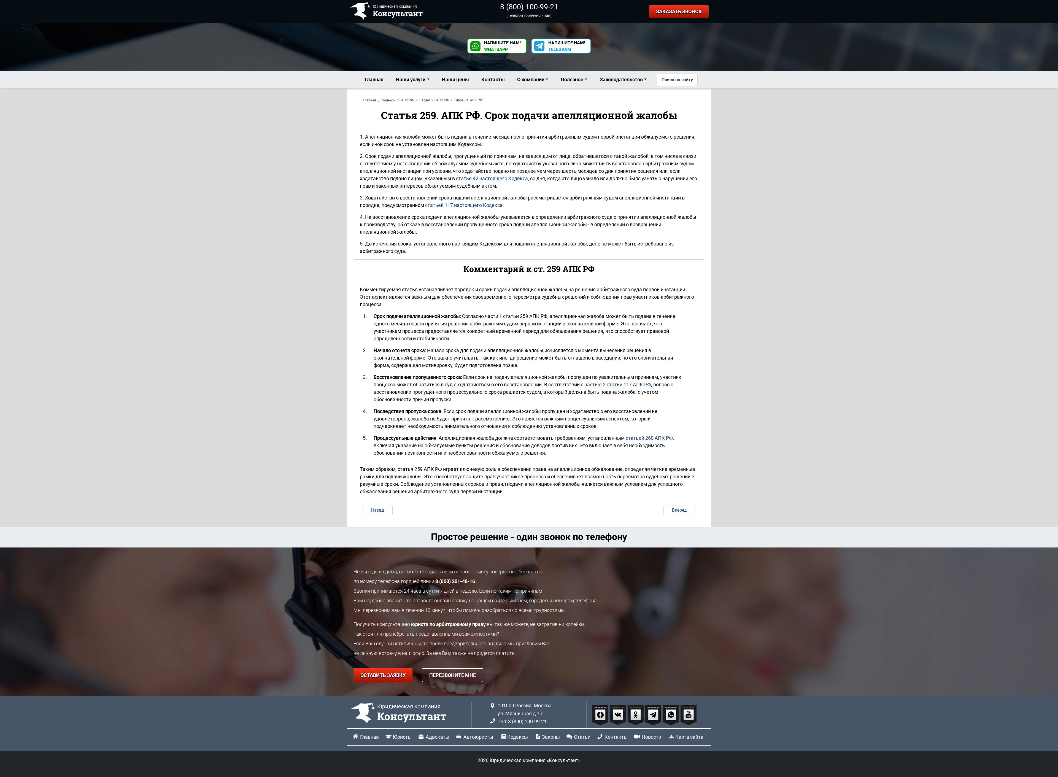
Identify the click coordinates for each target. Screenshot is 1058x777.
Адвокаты (437, 737)
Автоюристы (478, 737)
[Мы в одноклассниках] (636, 715)
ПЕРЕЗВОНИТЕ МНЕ (452, 675)
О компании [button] (530, 79)
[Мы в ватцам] (671, 715)
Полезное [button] (572, 79)
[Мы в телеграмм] (654, 715)
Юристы (402, 737)
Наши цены (455, 79)
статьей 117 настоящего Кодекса (464, 205)
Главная (374, 79)
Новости (651, 737)
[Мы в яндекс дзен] (601, 715)
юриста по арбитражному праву (448, 624)
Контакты (493, 79)
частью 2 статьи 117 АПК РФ (617, 384)
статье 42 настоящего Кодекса (492, 178)
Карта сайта (689, 737)
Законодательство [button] (621, 79)
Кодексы (517, 737)
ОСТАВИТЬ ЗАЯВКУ (383, 675)
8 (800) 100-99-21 (529, 6)
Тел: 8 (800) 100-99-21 (522, 721)
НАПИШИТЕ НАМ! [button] (502, 46)
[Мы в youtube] (688, 715)
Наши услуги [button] (410, 79)
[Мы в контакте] (618, 715)
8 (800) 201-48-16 (455, 581)
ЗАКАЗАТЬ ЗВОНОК (679, 11)
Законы (551, 737)
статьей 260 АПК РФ (649, 438)
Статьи (582, 737)
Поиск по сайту (677, 79)
